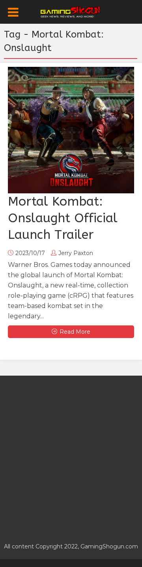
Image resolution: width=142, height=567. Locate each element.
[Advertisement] (71, 455)
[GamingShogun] (71, 11)
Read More (75, 331)
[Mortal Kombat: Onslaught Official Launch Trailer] (71, 130)
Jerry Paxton (75, 253)
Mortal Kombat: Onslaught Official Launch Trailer (63, 218)
